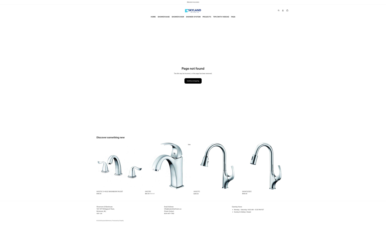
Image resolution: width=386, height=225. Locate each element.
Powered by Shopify (118, 220)
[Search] (278, 10)
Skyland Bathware (106, 220)
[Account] (283, 10)
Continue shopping (193, 81)
